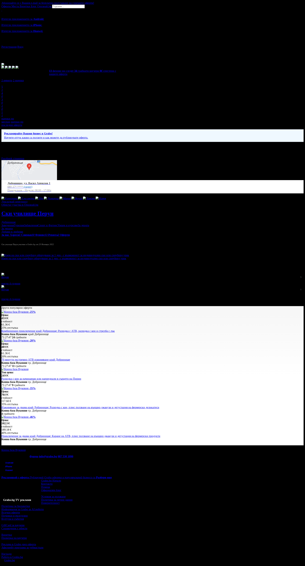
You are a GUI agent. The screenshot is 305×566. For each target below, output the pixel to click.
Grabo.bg (9, 560)
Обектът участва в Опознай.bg (19, 204)
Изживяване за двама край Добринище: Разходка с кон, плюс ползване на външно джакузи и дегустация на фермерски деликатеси (80, 407)
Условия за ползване (53, 496)
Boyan (5, 277)
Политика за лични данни (57, 499)
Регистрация (9, 46)
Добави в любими (12, 231)
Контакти (47, 483)
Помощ (45, 487)
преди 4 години (10, 283)
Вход (20, 46)
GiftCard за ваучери (13, 525)
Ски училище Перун (27, 213)
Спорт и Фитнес (48, 225)
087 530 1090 (65, 456)
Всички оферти (10, 512)
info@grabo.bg (48, 456)
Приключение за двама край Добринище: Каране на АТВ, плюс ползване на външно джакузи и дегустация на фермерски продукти (80, 436)
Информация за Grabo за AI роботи (22, 509)
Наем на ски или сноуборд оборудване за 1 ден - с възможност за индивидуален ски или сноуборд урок (63, 258)
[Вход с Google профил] (152, 43)
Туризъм (19, 225)
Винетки (6, 534)
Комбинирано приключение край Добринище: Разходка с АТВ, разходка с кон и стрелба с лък (58, 330)
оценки (18, 80)
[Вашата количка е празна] (1, 9)
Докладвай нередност (14, 201)
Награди (6, 553)
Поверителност (50, 502)
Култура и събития (12, 518)
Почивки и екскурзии (14, 515)
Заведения (7, 225)
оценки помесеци (7, 120)
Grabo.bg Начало (51, 480)
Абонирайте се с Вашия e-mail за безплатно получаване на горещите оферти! (47, 2)
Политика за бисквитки (15, 506)
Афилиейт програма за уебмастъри (22, 547)
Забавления (31, 225)
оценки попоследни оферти (12, 123)
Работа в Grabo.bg (12, 557)
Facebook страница (12, 158)
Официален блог (51, 490)
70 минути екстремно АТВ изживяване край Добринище (35, 359)
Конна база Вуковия (13, 450)
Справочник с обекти (14, 528)
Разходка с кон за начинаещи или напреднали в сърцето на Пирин (41, 378)
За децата (83, 225)
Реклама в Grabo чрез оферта (18, 544)
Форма (33, 456)
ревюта (6, 80)
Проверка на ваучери (14, 537)
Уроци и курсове (68, 225)
